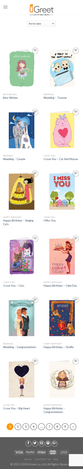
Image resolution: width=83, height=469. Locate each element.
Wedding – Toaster (55, 97)
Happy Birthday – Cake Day (60, 285)
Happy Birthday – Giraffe (59, 347)
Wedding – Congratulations (19, 347)
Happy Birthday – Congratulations (54, 410)
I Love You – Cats (13, 285)
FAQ (55, 459)
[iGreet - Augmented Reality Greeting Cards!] (41, 8)
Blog (28, 459)
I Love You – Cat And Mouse (61, 159)
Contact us (42, 459)
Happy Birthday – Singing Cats (18, 222)
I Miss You (50, 220)
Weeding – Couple (14, 159)
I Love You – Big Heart (16, 408)
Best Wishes (10, 97)
